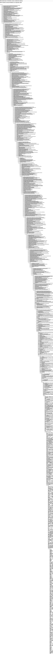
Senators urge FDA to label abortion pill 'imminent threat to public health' (50, 509)
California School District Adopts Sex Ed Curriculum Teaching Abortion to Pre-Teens (38, 257)
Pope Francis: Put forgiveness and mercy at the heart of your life (38, 265)
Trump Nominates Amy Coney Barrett (14, 61)
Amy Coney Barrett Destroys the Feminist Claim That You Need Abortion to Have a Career (13, 22)
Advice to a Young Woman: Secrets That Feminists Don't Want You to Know (12, 33)
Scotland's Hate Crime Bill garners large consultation (49, 399)
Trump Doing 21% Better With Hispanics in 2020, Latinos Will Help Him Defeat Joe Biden (39, 250)
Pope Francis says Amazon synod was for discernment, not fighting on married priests (49, 444)
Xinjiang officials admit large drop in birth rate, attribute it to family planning (24, 127)
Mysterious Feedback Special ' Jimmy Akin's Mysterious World (49, 471)
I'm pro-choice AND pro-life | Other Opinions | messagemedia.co (26, 159)
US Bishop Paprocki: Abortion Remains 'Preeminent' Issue (18, 76)
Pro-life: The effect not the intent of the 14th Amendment (27, 169)
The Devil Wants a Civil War (9, 50)
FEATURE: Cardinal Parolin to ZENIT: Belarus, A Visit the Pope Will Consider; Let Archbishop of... (40, 259)
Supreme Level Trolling (12, 70)
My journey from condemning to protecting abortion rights (27, 170)
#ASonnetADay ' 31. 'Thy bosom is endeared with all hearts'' (46, 346)
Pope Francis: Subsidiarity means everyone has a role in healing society (22, 116)
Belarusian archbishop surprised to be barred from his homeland (51, 551)
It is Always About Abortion (11, 57)
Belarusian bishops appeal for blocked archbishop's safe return (49, 482)
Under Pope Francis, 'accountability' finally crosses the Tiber (14, 54)
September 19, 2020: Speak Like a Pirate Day (26, 171)
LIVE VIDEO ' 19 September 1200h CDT (26, 168)
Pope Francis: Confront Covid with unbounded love (43, 318)
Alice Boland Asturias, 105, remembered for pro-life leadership (11, 25)
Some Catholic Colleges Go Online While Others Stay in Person (51, 645)
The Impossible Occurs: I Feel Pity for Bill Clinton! (47, 369)
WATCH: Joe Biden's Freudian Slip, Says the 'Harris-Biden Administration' (34, 233)
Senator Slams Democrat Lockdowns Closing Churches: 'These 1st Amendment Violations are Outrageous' (36, 198)
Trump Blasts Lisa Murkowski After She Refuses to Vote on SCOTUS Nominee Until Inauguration (28, 150)
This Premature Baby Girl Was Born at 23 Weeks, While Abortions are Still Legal (35, 223)
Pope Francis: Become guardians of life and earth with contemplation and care (35, 225)
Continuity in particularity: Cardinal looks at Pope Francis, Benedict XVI (51, 553)
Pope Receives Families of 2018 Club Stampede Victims (39, 270)
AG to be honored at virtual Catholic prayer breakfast (49, 439)
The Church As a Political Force (15, 84)
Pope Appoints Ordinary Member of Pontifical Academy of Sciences (15, 56)
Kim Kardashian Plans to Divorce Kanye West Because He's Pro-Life (24, 140)
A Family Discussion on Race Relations (32, 244)
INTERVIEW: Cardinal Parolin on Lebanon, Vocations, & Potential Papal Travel (48, 385)
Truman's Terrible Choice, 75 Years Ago (7, 17)
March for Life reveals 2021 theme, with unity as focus (40, 287)
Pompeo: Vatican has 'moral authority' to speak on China (12, 39)
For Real (17, 134)
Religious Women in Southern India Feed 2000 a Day (30, 211)
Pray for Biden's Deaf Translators (31, 239)
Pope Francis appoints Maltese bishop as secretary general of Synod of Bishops (35, 227)
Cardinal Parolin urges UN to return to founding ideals (22, 133)
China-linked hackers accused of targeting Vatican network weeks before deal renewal (34, 206)
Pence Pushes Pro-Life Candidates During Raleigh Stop (49, 430)
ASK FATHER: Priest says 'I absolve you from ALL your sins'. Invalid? (17, 67)
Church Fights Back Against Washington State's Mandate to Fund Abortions (50, 497)
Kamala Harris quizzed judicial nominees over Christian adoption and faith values (49, 459)
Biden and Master (27, 208)
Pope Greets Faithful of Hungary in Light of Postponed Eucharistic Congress (27, 160)
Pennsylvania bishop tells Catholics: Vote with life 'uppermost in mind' (34, 218)
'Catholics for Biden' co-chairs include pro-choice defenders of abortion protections (36, 236)
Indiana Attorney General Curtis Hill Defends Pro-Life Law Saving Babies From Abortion (44, 276)
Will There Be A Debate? (17, 114)
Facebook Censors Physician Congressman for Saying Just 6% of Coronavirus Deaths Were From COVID (49, 443)
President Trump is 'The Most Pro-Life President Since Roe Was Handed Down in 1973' (33, 201)
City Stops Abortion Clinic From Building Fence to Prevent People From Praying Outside (34, 203)
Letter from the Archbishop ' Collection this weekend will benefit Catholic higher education (37, 241)
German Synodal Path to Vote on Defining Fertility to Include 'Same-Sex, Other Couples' (49, 449)
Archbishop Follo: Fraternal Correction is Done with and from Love (49, 429)
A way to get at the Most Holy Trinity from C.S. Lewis (9, 9)
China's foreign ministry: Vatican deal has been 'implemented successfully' (44, 291)
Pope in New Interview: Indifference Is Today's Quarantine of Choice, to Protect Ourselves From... (13, 15)
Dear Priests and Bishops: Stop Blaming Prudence (49, 481)
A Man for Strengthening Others (30, 229)
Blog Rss (21, 0)
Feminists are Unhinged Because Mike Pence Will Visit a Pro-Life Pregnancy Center (50, 547)
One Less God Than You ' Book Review (31, 232)
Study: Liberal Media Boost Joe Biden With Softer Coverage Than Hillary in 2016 (13, 32)
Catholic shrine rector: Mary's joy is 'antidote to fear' (30, 212)
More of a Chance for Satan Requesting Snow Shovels (28, 187)
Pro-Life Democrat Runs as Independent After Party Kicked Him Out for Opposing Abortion (48, 394)
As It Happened (36, 282)
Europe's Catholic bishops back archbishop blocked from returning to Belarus (49, 423)
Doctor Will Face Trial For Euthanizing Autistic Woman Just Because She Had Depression (34, 199)
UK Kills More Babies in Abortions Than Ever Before (40, 280)
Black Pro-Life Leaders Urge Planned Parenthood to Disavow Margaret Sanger (51, 559)
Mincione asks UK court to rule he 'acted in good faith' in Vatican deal (34, 222)
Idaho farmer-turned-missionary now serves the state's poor (43, 306)
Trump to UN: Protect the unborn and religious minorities (22, 128)
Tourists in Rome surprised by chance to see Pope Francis (50, 530)
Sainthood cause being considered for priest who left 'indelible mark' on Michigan (20, 83)
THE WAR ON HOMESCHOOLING (21, 147)
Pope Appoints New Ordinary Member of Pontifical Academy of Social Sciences (49, 411)
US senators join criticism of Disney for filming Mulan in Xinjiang (41, 279)
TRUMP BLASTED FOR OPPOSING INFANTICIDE (16, 78)
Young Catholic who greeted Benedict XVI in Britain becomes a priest (30, 191)
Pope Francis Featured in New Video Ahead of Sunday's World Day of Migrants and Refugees (21, 81)
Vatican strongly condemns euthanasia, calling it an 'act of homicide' (22, 121)
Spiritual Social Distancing (27, 204)
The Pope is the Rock (10, 53)
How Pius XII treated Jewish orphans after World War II (43, 324)
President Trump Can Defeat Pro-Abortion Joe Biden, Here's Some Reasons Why (51, 556)
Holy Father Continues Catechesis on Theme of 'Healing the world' (10, 13)
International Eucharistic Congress (38, 281)
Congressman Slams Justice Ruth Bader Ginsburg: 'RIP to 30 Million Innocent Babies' (27, 149)
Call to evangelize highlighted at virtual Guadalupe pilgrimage (19, 103)
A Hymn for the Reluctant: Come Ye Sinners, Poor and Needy (36, 260)
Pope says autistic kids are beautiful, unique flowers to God (23, 139)
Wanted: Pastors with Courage (28, 209)
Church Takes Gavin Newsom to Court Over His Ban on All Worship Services (49, 400)
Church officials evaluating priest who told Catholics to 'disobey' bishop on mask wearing (50, 493)
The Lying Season (47, 388)
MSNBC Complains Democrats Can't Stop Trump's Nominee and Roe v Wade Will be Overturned (23, 98)
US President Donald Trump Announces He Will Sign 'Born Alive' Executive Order (21, 97)
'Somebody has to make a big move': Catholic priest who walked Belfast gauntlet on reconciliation (48, 389)
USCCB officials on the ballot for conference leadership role (29, 183)
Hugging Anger (39, 321)
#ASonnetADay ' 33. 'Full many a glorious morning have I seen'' (41, 289)
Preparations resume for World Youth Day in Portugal (43, 312)
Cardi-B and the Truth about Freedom (33, 256)
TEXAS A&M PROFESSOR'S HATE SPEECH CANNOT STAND (36, 255)
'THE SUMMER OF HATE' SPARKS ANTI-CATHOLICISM (23, 145)
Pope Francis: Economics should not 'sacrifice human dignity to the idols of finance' (49, 421)
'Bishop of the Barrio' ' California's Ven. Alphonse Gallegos (49, 412)
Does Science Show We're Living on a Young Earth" (17, 82)
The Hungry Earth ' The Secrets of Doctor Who (50, 515)
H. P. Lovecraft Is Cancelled (31, 245)
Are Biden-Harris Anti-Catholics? (38, 277)
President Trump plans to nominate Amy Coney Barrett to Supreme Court (19, 73)
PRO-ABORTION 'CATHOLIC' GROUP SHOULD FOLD (49, 463)
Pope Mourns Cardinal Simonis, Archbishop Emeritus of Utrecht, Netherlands (49, 469)
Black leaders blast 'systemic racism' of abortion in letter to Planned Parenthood (51, 593)
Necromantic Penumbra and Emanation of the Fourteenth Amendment (20, 102)
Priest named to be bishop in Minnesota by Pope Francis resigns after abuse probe (46, 357)
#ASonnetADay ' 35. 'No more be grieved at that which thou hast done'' (40, 268)
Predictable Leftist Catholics (39, 304)
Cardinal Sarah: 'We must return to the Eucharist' (38, 269)
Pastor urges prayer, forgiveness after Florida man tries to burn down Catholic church (23, 108)
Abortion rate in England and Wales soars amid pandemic (41, 285)
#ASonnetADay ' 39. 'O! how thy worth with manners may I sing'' (29, 181)
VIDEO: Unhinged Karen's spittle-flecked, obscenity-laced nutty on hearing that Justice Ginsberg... (32, 166)
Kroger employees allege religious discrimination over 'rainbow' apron (24, 135)
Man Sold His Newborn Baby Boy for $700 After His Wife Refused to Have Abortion (49, 462)
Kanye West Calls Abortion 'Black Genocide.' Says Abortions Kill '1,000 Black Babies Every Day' (50, 523)
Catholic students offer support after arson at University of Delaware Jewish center (49, 472)
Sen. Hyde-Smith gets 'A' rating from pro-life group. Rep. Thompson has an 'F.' (29, 173)
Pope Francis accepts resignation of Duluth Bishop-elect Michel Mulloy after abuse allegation (46, 366)
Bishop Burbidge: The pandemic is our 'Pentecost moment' (26, 157)
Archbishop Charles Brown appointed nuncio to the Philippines (11, 37)
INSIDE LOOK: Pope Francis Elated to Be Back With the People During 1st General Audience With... (50, 536)
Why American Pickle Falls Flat (33, 261)
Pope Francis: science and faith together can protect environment (49, 466)
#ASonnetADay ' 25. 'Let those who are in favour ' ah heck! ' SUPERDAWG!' (51, 628)
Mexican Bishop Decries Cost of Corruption (49, 473)
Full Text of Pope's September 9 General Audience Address (44, 320)
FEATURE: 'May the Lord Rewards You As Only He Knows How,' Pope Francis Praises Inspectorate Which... (17, 45)
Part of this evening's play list (13, 63)
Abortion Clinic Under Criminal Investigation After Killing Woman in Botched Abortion (49, 454)
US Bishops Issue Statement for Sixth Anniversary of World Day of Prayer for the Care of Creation (50, 521)
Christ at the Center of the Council (50, 540)
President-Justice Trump (20, 155)
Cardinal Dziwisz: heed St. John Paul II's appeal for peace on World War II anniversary (51, 624)
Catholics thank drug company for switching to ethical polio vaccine (49, 425)
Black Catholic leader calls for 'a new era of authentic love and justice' (24, 138)
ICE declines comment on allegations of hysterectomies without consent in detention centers (37, 240)
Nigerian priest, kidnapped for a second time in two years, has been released (13, 23)
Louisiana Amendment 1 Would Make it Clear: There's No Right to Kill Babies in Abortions (14, 24)
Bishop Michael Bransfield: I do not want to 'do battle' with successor (20, 94)
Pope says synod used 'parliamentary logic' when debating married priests (49, 403)
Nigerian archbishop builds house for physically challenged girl (43, 296)
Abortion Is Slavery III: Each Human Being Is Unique (9, 20)
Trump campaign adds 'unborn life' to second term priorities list (51, 586)
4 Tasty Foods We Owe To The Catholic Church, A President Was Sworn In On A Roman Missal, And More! (46, 370)
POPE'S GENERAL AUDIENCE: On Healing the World (20, 117)
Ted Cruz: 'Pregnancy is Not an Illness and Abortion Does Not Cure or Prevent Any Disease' (49, 448)
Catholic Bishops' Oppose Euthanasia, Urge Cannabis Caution (33, 231)
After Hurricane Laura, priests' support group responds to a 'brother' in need (50, 507)
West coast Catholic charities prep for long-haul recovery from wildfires (35, 234)
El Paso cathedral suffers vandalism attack (31, 221)
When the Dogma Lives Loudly (10, 47)
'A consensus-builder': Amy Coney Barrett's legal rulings (9, 21)
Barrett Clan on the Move (12, 66)
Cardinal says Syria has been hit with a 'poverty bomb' (28, 176)
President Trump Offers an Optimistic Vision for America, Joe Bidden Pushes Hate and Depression (51, 603)
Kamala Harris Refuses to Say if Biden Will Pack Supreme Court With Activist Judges (12, 10)
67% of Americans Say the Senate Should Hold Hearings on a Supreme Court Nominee (25, 125)
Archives (13, 0)
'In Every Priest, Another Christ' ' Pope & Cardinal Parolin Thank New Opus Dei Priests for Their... (46, 364)
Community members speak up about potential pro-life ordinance (39, 271)
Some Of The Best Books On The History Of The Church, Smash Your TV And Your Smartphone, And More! (50, 511)
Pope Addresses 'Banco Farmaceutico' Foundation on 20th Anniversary (25, 156)
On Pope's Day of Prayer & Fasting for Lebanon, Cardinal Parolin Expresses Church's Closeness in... (49, 419)
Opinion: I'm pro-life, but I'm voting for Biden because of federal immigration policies (49, 415)
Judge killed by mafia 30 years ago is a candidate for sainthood (24, 148)
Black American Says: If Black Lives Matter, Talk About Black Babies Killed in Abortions (32, 179)
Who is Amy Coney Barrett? (19, 131)
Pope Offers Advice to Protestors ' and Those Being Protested (38, 264)
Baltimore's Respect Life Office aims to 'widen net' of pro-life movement (14, 46)
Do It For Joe (23, 167)
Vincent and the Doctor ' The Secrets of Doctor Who (9, 12)
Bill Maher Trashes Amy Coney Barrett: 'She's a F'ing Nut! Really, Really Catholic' (18, 68)
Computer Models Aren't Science (16, 92)
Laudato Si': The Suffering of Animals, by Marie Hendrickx (12, 48)
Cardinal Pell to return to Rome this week (12, 55)
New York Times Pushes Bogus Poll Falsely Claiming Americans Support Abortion (12, 5)
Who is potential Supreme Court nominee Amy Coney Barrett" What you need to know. (25, 130)
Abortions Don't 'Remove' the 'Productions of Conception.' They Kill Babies (49, 398)
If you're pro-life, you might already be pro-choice (18, 105)
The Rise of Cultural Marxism (39, 300)
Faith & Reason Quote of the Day (28, 205)
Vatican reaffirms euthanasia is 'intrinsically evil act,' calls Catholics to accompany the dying (26, 136)
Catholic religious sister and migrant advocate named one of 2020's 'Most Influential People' (22, 95)
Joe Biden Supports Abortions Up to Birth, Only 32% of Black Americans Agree (49, 440)
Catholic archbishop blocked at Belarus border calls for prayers (51, 612)
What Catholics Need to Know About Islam (51, 630)
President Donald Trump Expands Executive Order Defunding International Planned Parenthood (39, 251)
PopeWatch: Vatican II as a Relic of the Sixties (33, 246)
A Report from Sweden (9, 43)
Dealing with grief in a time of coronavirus (50, 486)
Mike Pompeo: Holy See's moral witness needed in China (27, 174)
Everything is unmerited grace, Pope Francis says (25, 161)
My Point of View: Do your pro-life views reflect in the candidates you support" (50, 545)
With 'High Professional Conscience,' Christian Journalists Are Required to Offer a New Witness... (33, 185)
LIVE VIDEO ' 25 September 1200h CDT (16, 79)
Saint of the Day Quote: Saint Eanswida (37, 273)
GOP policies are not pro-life (31, 235)
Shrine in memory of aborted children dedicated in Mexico (49, 433)
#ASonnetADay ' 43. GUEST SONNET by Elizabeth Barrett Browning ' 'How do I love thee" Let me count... (25, 107)
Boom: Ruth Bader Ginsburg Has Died (25, 175)
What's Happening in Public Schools (40, 294)
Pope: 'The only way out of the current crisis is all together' (21, 112)
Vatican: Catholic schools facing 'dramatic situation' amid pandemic (43, 295)
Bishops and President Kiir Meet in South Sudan (30, 215)
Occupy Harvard (16, 118)
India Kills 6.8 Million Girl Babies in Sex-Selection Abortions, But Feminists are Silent (51, 652)
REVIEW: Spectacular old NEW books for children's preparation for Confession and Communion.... (15, 30)
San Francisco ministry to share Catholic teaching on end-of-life (49, 435)
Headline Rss (17, 0)
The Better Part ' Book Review (40, 307)
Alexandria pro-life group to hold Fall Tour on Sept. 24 (28, 184)
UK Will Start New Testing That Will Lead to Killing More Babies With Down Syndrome (50, 490)
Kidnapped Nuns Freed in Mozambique (45, 361)
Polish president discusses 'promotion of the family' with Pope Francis (19, 77)
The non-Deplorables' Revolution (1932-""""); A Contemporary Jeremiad (15, 60)
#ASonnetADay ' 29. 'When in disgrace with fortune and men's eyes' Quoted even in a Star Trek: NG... (47, 376)
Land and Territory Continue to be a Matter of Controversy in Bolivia (49, 404)
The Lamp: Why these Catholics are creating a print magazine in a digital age (24, 137)
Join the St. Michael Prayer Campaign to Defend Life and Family (13, 42)
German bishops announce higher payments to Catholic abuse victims (19, 87)
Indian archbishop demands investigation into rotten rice (44, 326)
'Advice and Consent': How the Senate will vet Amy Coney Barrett (13, 40)
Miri (18, 146)
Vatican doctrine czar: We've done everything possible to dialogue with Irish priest (25, 132)
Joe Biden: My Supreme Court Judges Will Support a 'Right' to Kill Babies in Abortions (43, 278)
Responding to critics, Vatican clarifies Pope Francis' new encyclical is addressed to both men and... (35, 214)
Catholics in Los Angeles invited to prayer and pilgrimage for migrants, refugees (35, 219)
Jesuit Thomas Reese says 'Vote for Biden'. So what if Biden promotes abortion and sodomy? (49, 468)
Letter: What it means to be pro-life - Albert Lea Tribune (43, 328)
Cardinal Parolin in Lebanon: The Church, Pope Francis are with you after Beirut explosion (49, 418)
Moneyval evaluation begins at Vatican (7, 16)
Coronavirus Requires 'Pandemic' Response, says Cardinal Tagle (18, 80)
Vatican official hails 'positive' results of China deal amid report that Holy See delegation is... (14, 29)
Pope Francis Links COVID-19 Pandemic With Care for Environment (33, 220)
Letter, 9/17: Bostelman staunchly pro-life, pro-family (30, 213)
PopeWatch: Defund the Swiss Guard (9, 34)
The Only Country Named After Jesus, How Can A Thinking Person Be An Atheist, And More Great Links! (50, 543)
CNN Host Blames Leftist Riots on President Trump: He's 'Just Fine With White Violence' (50, 526)
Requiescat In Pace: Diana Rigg (40, 297)
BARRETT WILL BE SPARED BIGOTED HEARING (18, 96)
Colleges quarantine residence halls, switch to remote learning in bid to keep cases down (16, 51)
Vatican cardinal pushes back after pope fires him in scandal (18, 72)
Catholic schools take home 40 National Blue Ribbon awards (11, 36)
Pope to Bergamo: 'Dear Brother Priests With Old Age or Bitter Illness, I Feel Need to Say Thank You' (35, 207)
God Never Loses (20, 154)
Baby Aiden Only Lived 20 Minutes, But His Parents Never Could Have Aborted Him (51, 565)
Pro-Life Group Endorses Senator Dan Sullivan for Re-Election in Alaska (49, 428)
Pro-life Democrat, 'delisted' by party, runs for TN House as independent (50, 539)
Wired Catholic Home (3, 0)
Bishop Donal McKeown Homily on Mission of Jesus (50, 519)
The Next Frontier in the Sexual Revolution (17, 101)
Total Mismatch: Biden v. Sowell (13, 69)
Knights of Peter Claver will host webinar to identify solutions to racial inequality (45, 292)
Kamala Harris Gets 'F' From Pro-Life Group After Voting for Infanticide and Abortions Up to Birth (34, 202)
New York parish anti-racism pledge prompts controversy (49, 451)
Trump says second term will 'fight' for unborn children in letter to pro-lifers (49, 434)
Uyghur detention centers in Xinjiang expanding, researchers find (20, 91)
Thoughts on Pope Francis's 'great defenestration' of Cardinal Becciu (15, 59)
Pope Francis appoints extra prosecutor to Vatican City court (13, 49)
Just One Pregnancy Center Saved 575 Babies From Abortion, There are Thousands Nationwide (36, 224)
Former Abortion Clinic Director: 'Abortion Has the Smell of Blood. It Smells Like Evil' (50, 517)
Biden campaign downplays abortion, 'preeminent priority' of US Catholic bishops (31, 177)
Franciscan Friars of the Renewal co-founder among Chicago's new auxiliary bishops (43, 284)
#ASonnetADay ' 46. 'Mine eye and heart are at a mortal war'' (14, 58)
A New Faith (49, 477)
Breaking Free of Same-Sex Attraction (27, 190)
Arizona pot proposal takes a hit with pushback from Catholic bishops (12, 28)
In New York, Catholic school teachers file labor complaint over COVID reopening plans (48, 383)
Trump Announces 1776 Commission (27, 189)
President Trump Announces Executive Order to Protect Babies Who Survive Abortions (24, 110)
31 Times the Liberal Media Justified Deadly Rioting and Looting (49, 408)
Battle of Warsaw (48, 420)
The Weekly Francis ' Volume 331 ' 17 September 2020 (28, 192)
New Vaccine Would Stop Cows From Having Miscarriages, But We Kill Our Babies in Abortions (49, 407)
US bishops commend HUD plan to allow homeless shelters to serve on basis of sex (38, 249)
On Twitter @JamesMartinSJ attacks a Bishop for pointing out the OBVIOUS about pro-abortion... (50, 499)
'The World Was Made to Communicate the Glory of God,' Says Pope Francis (51, 615)
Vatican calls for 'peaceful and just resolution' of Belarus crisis (24, 153)
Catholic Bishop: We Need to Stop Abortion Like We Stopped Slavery (37, 254)
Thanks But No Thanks (20, 143)
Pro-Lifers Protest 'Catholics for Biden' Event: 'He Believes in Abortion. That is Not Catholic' (39, 252)
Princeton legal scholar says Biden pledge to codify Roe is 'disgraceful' (49, 410)
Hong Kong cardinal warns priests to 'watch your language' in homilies (51, 568)
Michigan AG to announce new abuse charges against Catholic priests (11, 6)
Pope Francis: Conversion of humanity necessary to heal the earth (49, 438)
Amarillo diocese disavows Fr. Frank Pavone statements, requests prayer (32, 195)
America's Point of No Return (21, 144)
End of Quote (46, 390)
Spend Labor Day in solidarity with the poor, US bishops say (49, 456)
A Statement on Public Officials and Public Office (45, 351)
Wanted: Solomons (37, 286)
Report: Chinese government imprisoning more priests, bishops (28, 163)
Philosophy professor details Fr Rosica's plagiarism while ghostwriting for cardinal (51, 649)
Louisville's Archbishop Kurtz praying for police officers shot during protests (21, 89)
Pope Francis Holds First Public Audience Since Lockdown (50, 504)
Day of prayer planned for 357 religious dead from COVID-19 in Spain (17, 62)
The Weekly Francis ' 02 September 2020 (49, 484)
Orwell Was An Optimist (22, 158)
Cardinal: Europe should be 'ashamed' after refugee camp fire (43, 303)
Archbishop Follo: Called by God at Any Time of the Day (29, 193)
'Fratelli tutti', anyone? (42, 335)
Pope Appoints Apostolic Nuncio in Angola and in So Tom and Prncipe (25, 151)
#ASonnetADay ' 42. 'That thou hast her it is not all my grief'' (24, 142)
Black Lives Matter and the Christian (27, 188)
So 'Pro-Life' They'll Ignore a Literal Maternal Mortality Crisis (49, 446)
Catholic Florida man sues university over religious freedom (50, 506)
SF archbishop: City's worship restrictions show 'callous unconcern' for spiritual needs (48, 393)
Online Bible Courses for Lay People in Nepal (18, 104)
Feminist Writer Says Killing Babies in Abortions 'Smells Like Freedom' (51, 574)
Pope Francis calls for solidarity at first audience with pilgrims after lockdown (50, 532)
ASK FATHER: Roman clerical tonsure (35, 263)
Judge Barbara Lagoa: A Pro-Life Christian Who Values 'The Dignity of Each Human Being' (26, 129)
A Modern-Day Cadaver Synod (45, 368)
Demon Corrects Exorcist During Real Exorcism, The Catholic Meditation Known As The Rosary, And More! (51, 635)
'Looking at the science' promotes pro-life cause (12, 41)
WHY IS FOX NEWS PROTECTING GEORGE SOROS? (30, 200)
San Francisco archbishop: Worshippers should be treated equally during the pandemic (34, 196)
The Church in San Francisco (26, 182)
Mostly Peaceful (46, 384)
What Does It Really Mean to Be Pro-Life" (9, 26)
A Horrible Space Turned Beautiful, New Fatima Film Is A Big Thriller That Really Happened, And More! (49, 405)
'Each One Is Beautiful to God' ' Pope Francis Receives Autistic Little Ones (25, 152)
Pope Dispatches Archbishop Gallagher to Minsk (38, 274)
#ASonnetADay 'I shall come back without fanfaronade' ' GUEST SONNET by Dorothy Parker (50, 534)
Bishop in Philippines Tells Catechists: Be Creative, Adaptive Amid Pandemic (23, 122)
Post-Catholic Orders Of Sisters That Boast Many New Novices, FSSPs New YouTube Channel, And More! (49, 453)
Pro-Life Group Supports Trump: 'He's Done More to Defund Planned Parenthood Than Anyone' (51, 581)
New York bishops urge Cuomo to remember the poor (49, 441)
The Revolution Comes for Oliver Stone (32, 243)
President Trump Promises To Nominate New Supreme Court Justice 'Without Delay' (30, 165)
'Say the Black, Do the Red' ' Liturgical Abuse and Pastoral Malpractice (51, 562)
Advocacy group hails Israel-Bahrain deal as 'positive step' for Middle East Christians (35, 217)
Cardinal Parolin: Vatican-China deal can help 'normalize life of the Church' (37, 258)
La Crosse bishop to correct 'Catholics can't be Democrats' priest (44, 310)
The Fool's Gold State (17, 119)
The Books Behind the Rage (51, 621)
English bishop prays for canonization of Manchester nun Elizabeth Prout (49, 396)
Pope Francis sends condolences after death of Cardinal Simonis (49, 460)
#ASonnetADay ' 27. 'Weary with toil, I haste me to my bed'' (49, 409)
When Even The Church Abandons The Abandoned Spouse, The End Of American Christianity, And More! (49, 478)
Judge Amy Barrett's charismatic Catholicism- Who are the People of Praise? (29, 164)
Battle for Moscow (15, 100)
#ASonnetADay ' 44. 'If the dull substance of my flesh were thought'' (18, 86)
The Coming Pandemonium (29, 230)
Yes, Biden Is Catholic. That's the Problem (8, 18)
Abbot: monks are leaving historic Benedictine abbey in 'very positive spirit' (51, 596)
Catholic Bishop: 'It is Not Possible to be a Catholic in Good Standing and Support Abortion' (16, 44)
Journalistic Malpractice (45, 379)
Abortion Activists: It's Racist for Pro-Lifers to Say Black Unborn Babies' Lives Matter (33, 197)
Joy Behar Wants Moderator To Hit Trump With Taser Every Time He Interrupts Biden (12, 8)
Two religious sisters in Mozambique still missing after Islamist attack (49, 414)
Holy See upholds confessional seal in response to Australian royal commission (47, 373)
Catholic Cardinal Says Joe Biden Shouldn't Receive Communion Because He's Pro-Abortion (14, 31)
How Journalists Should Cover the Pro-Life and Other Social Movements (51, 618)
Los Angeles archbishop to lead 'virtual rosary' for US (9, 7)
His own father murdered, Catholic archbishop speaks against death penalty (47, 380)
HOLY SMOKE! (11, 65)
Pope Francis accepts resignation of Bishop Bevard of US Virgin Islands (30, 186)
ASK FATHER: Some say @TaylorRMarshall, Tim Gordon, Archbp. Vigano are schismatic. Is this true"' (32, 172)
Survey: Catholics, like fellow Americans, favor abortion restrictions (24, 124)
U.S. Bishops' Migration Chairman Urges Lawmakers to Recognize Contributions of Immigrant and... (22, 85)
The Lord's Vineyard (6, 19)
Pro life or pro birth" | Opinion (31, 247)
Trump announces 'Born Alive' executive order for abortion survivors (22, 111)
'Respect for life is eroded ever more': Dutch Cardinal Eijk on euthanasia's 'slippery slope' (22, 99)
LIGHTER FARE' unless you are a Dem (14, 64)
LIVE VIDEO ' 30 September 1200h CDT (7, 11)
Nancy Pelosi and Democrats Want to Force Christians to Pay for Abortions (51, 608)
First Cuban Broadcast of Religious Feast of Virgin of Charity (44, 319)
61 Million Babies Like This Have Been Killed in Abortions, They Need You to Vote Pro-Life (50, 502)
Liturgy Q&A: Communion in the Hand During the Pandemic (51, 632)
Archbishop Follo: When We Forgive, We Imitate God (40, 288)
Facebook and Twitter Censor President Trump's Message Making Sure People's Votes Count (39, 253)
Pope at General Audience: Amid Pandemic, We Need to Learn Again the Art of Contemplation (36, 228)
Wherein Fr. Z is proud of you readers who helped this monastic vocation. (19, 75)
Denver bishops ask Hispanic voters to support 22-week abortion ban (12, 35)
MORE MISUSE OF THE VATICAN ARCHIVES (51, 606)
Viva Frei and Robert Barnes (46, 374)
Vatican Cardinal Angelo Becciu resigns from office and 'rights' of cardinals (21, 93)
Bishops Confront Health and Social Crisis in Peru (30, 210)
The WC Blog (9, 0)
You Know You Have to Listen (49, 401)
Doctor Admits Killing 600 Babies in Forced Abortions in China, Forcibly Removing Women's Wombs (49, 458)
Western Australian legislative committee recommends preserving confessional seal (41, 272)
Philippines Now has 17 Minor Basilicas (32, 242)
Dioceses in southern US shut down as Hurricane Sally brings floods (30, 178)
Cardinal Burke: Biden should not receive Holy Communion (11, 27)
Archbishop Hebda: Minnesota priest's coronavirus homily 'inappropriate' (22, 109)
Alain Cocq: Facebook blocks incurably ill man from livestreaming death (48, 386)
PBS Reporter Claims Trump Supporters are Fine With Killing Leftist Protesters (49, 464)
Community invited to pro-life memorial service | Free (49, 426)
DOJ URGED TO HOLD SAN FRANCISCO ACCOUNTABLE (9, 14)
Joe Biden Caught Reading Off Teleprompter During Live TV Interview (50, 488)
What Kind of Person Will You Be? (18, 115)
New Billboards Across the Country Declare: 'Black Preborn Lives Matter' (50, 514)
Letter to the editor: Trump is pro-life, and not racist (45, 338)
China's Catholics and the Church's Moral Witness (28, 180)
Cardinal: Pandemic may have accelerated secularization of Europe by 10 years (49, 416)
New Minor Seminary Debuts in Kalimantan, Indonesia (49, 483)
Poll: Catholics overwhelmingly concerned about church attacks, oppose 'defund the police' (26, 126)
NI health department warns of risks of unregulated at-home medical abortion (19, 74)
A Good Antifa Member (49, 424)
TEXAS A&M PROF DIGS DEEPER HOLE (32, 238)
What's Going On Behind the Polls (35, 266)
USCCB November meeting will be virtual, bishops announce (51, 638)
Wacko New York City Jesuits (50, 491)
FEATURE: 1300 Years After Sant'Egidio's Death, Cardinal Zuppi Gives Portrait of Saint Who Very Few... (49, 476)
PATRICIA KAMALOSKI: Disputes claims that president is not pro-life (33, 226)
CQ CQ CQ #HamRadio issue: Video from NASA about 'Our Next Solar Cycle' (36, 237)
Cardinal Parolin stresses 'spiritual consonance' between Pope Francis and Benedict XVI (51, 577)
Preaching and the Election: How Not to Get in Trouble (18, 90)
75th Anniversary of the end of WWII (50, 495)
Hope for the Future (42, 352)
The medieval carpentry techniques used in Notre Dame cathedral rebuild (22, 120)
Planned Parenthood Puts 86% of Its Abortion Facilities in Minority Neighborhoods (23, 113)
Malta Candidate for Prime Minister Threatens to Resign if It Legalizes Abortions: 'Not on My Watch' (51, 599)
